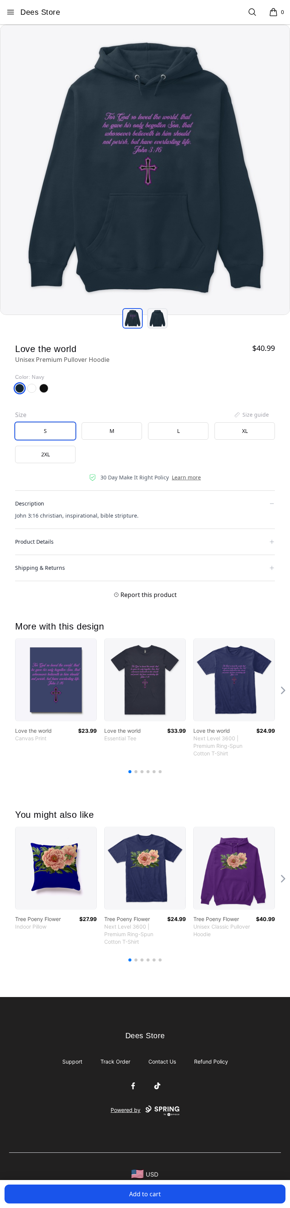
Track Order (115, 1061)
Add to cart (145, 1194)
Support (72, 1061)
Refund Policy (211, 1061)
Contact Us (162, 1061)
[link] (55, 680)
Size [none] (20, 415)
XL (245, 430)
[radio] (45, 431)
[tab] (132, 318)
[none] (251, 415)
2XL (45, 454)
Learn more (186, 477)
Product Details (34, 541)
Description (29, 503)
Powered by (125, 1110)
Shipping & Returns (40, 567)
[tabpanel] (145, 170)
